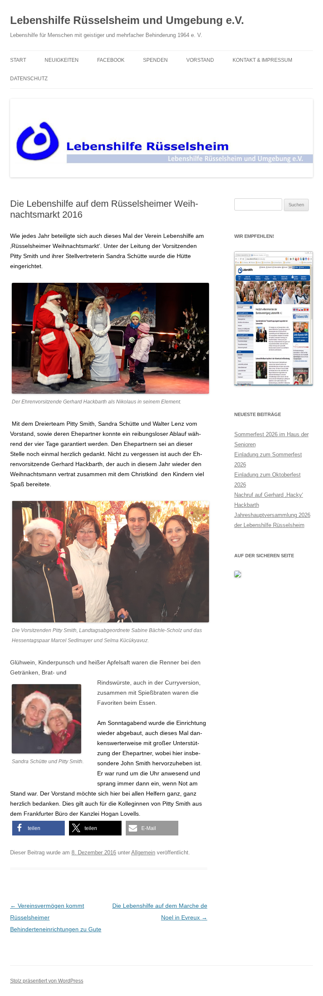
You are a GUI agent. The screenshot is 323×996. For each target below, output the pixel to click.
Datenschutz (29, 79)
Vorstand (200, 60)
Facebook (110, 60)
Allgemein (143, 852)
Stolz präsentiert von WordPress (46, 981)
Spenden (155, 60)
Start (18, 60)
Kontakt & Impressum (262, 60)
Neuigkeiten (62, 60)
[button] (38, 828)
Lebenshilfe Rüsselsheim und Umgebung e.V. (127, 20)
